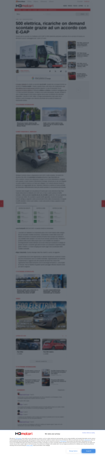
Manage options (73, 451)
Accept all (88, 451)
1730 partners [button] (18, 438)
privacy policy (29, 445)
